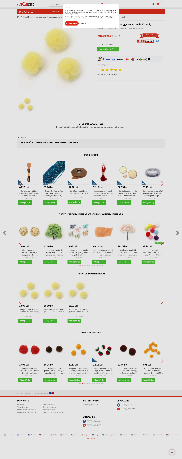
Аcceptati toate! (71, 23)
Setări (82, 23)
